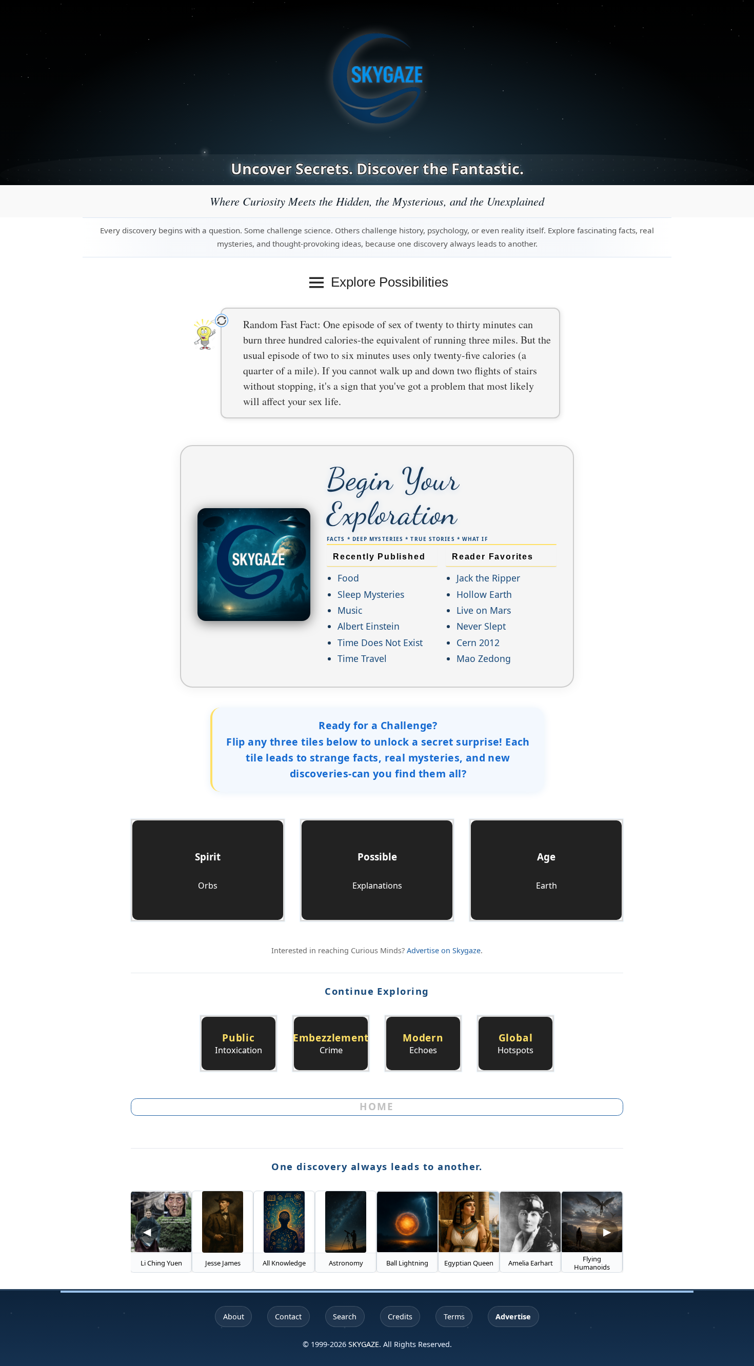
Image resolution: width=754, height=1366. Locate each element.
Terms (454, 1316)
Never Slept (481, 626)
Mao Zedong (484, 658)
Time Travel (362, 658)
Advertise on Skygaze (444, 950)
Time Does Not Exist (380, 642)
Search (344, 1316)
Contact (288, 1316)
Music (350, 610)
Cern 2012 (478, 642)
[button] (208, 870)
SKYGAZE (363, 1344)
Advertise (513, 1316)
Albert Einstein (369, 626)
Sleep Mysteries (371, 594)
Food (348, 578)
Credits (400, 1316)
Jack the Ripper (488, 578)
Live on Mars (484, 610)
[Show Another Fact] (221, 320)
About (233, 1316)
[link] (238, 1043)
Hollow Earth (484, 594)
